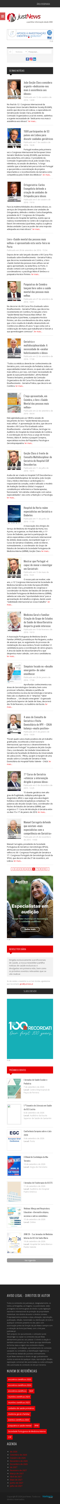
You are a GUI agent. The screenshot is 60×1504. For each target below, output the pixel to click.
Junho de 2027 (16, 1482)
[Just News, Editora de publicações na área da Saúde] (30, 19)
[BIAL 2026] (30, 34)
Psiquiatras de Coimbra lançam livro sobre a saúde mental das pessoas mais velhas (37, 289)
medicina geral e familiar (19, 1414)
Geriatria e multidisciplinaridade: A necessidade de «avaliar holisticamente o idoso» (36, 347)
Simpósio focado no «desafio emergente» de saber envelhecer (38, 670)
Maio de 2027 (16, 1479)
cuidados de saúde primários (21, 1408)
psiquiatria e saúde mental (19, 1425)
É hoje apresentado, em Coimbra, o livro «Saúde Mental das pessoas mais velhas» (36, 401)
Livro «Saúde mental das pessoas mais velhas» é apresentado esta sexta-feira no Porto (28, 243)
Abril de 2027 (16, 1476)
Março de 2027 (17, 1473)
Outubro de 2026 (18, 1457)
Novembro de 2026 (19, 1461)
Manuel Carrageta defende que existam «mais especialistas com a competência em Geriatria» (38, 827)
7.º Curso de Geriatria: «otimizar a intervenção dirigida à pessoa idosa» (36, 778)
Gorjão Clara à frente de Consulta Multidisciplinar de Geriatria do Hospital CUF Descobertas (38, 458)
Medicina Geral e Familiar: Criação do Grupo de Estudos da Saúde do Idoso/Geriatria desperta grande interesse (38, 620)
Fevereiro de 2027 (18, 1470)
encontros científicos (17, 1391)
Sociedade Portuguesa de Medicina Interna (27, 1431)
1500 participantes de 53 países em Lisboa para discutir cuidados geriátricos (38, 135)
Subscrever (30, 991)
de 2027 (13, 1467)
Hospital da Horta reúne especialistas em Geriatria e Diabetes (38, 511)
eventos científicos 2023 (18, 1420)
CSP (9, 1437)
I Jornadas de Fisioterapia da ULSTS (38, 1182)
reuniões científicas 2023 (19, 1402)
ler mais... (32, 121)
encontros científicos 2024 (19, 1385)
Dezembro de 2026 (19, 1464)
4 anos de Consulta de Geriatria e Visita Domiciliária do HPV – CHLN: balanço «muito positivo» (38, 722)
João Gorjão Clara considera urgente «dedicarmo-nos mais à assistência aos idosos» (38, 88)
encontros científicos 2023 (19, 1379)
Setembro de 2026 (18, 1454)
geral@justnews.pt (26, 984)
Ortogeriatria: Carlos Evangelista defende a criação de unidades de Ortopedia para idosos (35, 190)
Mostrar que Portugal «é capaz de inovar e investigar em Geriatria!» (38, 565)
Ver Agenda (30, 1260)
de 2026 (13, 1451)
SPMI (36, 1425)
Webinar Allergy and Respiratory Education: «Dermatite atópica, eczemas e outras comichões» (37, 1212)
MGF (31, 1391)
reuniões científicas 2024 (19, 1396)
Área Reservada (43, 3)
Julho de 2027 (16, 1486)
